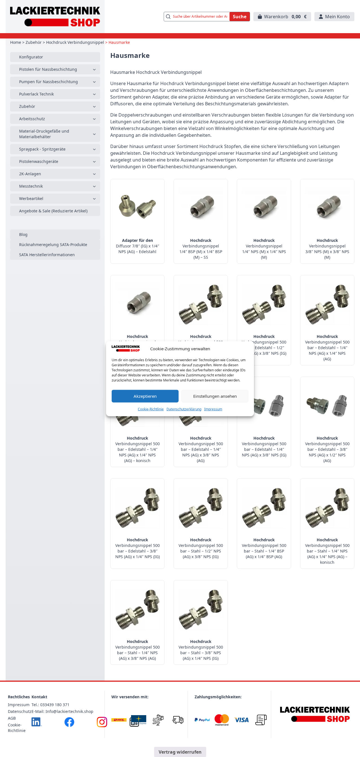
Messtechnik (31, 186)
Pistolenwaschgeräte (38, 161)
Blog (23, 234)
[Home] (315, 714)
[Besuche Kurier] (158, 720)
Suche (239, 16)
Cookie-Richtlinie (151, 408)
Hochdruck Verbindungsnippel (75, 42)
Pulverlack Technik (36, 94)
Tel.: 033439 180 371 (50, 704)
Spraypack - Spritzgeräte (42, 149)
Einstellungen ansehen (215, 396)
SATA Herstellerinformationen (47, 254)
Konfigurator (31, 57)
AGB (12, 718)
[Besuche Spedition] (177, 720)
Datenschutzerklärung (183, 408)
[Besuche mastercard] (222, 720)
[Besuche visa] (241, 720)
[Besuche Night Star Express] (138, 720)
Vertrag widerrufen (180, 752)
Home (15, 42)
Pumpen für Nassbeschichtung (48, 81)
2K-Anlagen (30, 173)
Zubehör (34, 42)
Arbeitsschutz (32, 118)
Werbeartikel (31, 198)
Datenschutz (20, 711)
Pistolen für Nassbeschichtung (48, 69)
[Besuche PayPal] (202, 720)
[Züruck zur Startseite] (55, 16)
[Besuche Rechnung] (261, 720)
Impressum (213, 408)
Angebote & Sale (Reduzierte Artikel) (53, 210)
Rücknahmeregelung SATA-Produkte (53, 244)
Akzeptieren (145, 396)
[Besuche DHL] (119, 720)
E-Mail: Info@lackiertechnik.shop (62, 711)
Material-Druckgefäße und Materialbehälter (44, 133)
